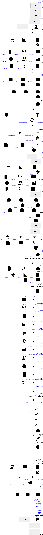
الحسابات (31, 277)
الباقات (42, 18)
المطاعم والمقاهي (13, 179)
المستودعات (31, 174)
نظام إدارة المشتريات (39, 502)
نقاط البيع (31, 282)
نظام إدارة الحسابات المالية (38, 499)
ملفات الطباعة (39, 512)
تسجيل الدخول (26, 265)
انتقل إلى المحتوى (41, 0)
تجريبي (42, 251)
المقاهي (16, 212)
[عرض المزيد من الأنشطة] (35, 10)
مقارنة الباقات (40, 228)
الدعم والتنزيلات (27, 239)
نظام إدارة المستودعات (38, 503)
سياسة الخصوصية (33, 516)
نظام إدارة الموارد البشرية (38, 504)
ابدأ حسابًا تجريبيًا (41, 402)
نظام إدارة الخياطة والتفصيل (38, 506)
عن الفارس (41, 23)
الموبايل (19, 282)
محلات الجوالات (16, 207)
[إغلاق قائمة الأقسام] (42, 153)
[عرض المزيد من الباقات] (35, 16)
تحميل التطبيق (26, 479)
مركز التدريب (14, 239)
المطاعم (28, 212)
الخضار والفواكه (31, 217)
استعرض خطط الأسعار (26, 402)
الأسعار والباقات (39, 509)
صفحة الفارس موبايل (40, 479)
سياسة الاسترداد (33, 228)
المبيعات (19, 277)
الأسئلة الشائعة (37, 228)
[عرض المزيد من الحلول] (36, 5)
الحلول (42, 7)
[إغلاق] (34, 525)
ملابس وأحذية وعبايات (30, 207)
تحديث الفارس (39, 511)
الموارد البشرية (14, 185)
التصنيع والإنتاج (27, 185)
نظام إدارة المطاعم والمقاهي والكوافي (37, 500)
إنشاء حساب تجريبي (40, 265)
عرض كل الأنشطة (41, 74)
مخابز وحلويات (3, 212)
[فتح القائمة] (22, 26)
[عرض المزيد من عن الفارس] (34, 21)
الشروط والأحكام (37, 516)
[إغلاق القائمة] (32, 156)
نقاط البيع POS (27, 179)
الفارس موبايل (39, 501)
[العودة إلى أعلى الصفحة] (24, 519)
